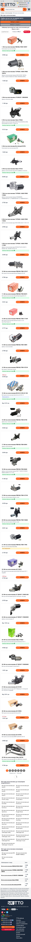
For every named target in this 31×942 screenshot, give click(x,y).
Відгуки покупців (20, 930)
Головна (2, 13)
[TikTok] (5, 912)
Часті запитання (20, 929)
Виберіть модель (15, 24)
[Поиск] (25, 9)
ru (1, 1)
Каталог (18, 932)
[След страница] (24, 770)
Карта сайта (19, 937)
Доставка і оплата (18, 1)
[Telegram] (7, 912)
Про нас (18, 936)
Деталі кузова (8, 13)
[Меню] (2, 9)
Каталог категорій (20, 934)
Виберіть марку (15, 22)
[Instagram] (2, 912)
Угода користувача (20, 927)
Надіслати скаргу (8, 929)
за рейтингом (5, 31)
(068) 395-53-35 (23, 4)
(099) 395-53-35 (23, 6)
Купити (22, 55)
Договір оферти (20, 925)
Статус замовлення (8, 927)
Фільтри (27, 31)
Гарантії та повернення (21, 923)
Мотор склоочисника (12, 866)
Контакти (26, 1)
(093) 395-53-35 (22, 2)
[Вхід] (29, 1)
